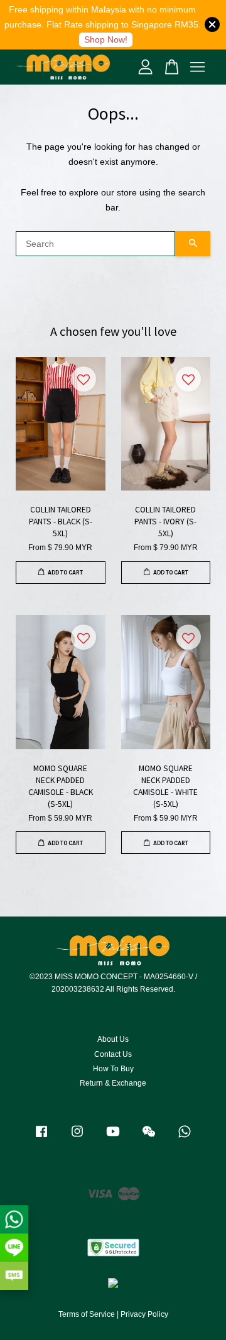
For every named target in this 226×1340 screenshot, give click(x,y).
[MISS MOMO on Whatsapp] (184, 1137)
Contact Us (113, 1054)
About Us (113, 1039)
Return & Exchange (113, 1083)
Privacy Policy (144, 1314)
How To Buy (113, 1068)
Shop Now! (105, 39)
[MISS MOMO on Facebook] (41, 1137)
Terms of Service (86, 1314)
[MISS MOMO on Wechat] (149, 1137)
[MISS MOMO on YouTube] (113, 1137)
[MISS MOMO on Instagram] (77, 1137)
